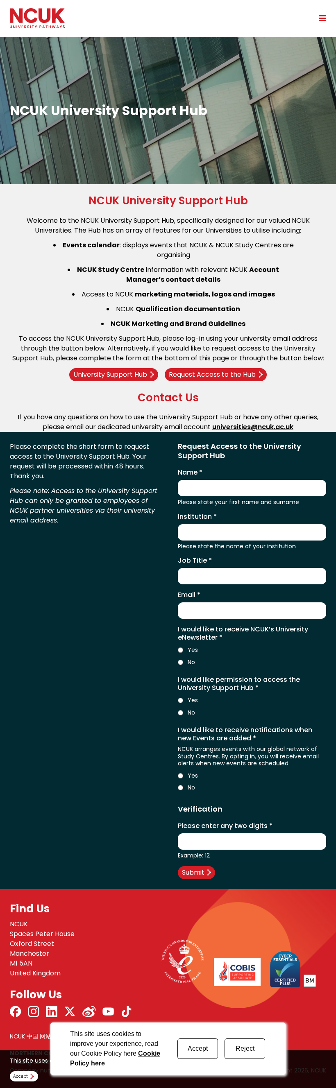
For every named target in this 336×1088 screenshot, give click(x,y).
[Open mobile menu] (319, 18)
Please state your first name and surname (238, 502)
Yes (193, 650)
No (191, 662)
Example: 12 (194, 856)
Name (190, 472)
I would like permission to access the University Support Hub (239, 684)
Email (189, 595)
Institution (197, 517)
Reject (245, 1048)
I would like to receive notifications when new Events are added (245, 734)
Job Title (195, 560)
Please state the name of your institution (237, 546)
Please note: (30, 490)
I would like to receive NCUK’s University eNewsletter (243, 633)
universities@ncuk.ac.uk (252, 427)
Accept (198, 1048)
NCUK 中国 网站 (30, 1036)
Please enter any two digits (225, 826)
